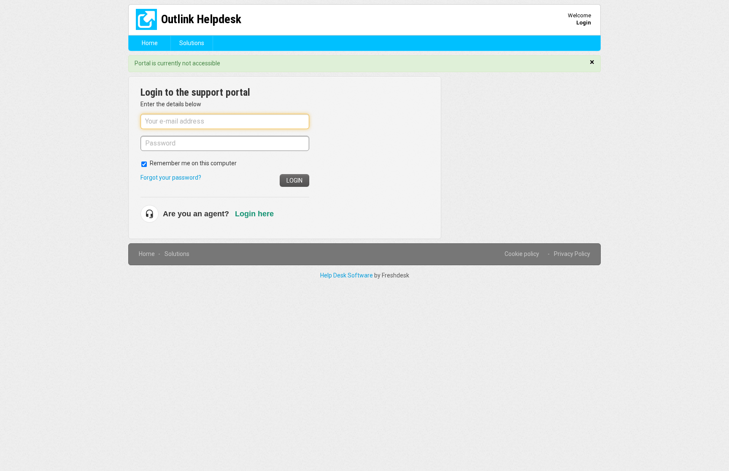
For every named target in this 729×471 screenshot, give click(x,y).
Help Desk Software (347, 275)
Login (294, 180)
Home (150, 43)
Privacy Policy (572, 253)
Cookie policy (522, 253)
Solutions (191, 43)
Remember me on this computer (193, 163)
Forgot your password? (170, 177)
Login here (254, 214)
